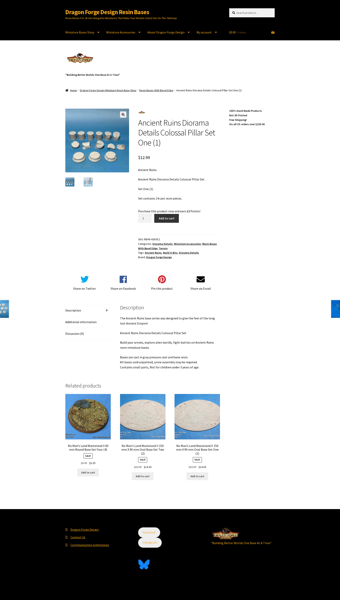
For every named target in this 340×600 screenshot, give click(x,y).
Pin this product (162, 288)
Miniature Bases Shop (79, 32)
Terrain (163, 248)
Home (73, 90)
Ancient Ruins (153, 252)
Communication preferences (89, 545)
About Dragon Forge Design (166, 32)
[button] (123, 114)
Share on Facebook (123, 288)
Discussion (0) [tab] (74, 334)
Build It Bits (170, 252)
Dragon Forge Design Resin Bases (107, 12)
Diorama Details (162, 244)
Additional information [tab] (81, 322)
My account (204, 32)
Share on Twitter (84, 288)
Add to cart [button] (88, 472)
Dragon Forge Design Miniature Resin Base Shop (108, 90)
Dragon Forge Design (159, 257)
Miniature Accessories (120, 32)
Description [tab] (73, 310)
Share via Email (200, 288)
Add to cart (167, 218)
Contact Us (77, 537)
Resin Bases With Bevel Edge (156, 90)
